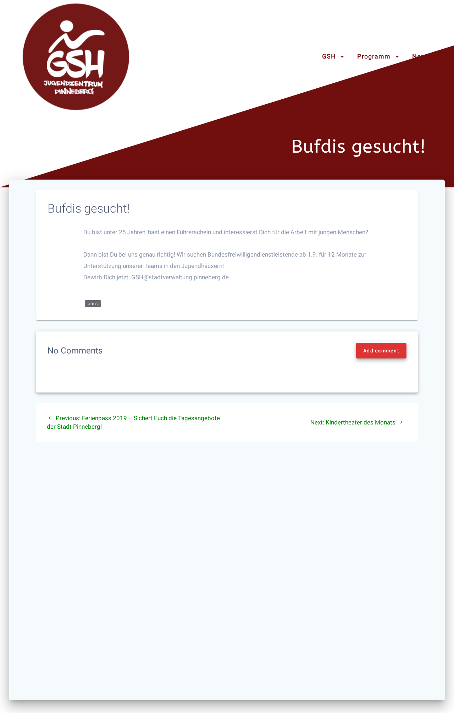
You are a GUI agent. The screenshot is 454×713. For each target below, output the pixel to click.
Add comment (381, 350)
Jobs (93, 304)
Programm (374, 56)
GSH (329, 56)
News (421, 56)
